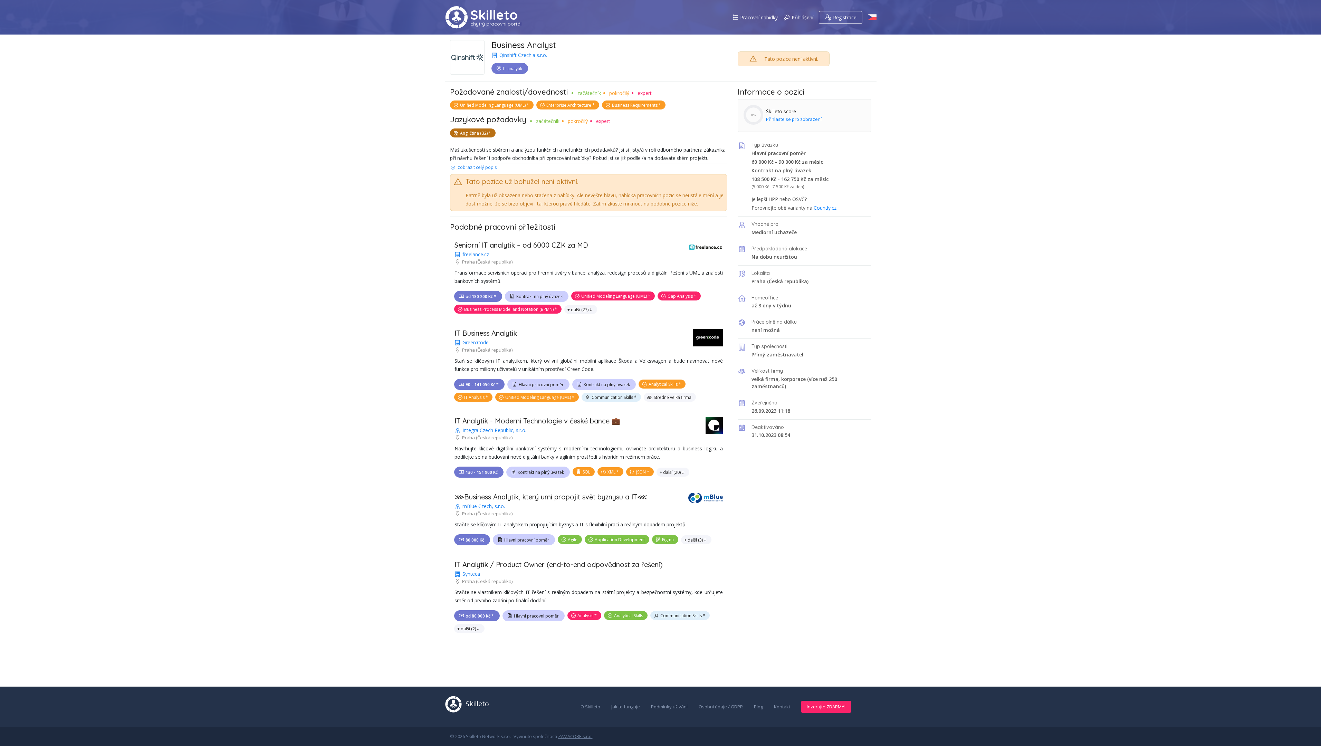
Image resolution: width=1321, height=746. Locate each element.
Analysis (585, 616)
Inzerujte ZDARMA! (826, 707)
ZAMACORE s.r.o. (575, 736)
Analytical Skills (663, 384)
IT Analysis (474, 397)
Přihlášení (802, 17)
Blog (758, 707)
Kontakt (782, 707)
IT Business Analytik (485, 333)
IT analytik (512, 68)
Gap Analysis (680, 296)
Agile (572, 540)
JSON (641, 472)
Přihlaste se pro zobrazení (794, 119)
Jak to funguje (625, 707)
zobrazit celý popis (477, 167)
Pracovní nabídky (759, 17)
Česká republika (788, 281)
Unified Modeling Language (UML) (493, 105)
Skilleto (494, 15)
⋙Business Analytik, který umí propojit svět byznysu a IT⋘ (550, 496)
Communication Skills (612, 397)
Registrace (844, 17)
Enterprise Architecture (568, 105)
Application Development (620, 540)
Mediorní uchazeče (774, 232)
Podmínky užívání (669, 707)
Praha (759, 281)
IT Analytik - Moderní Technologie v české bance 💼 (537, 421)
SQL (586, 472)
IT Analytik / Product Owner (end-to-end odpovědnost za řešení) (558, 564)
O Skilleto (590, 707)
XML (611, 472)
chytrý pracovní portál (495, 24)
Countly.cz (825, 207)
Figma (668, 540)
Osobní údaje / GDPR (721, 707)
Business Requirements (635, 105)
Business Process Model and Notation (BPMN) (509, 309)
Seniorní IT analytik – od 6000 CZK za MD (521, 245)
